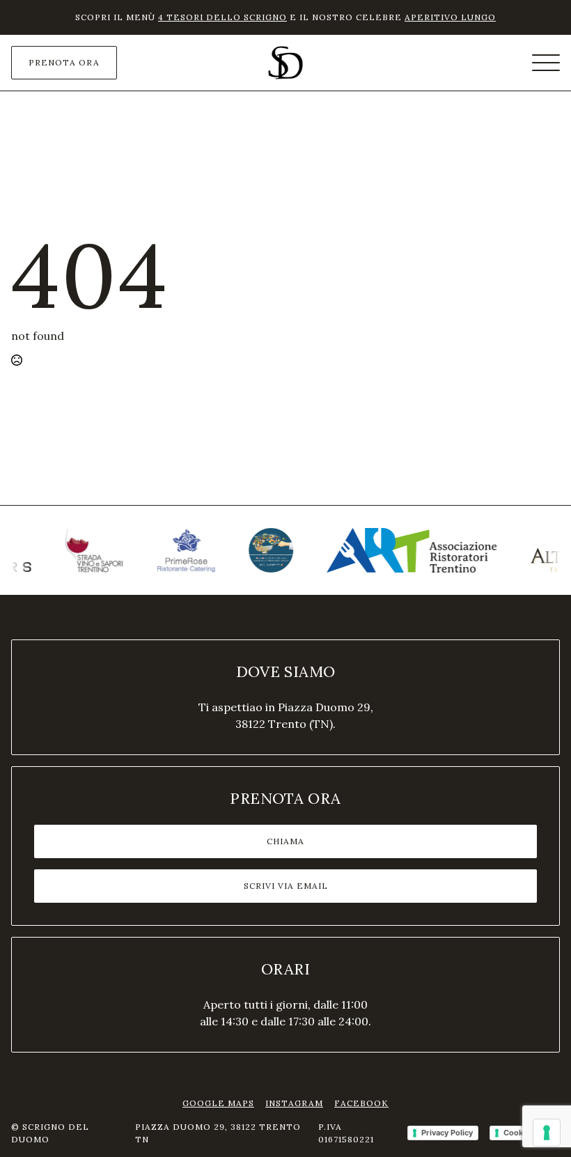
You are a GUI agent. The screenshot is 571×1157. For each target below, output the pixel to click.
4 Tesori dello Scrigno (222, 17)
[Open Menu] (546, 63)
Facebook (361, 1103)
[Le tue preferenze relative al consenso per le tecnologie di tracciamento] (546, 1132)
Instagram (294, 1103)
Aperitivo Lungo (450, 17)
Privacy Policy (447, 1132)
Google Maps (218, 1103)
